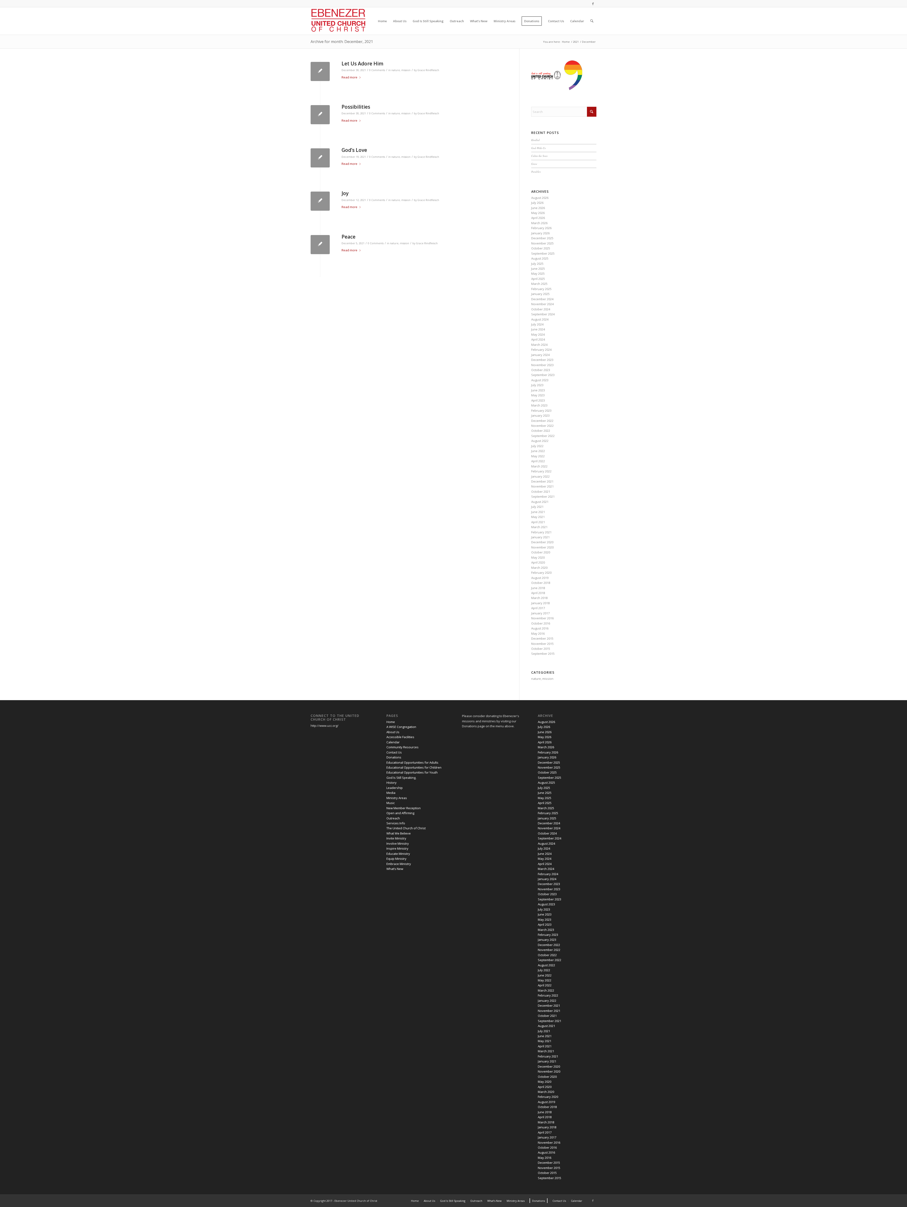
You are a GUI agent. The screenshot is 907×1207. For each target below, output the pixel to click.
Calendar (393, 742)
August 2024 (539, 319)
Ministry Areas (396, 798)
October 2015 (540, 648)
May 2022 (538, 456)
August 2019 (539, 578)
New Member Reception (403, 808)
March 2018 (539, 598)
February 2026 (541, 228)
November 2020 (542, 547)
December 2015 (542, 638)
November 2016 (542, 618)
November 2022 (542, 426)
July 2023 (537, 385)
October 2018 (540, 583)
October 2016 (540, 623)
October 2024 (540, 309)
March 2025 (539, 284)
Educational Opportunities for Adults (412, 762)
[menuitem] (382, 21)
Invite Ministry (396, 838)
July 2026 (537, 203)
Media (390, 793)
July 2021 (537, 507)
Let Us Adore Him (362, 63)
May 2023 (538, 395)
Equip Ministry (396, 858)
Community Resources (402, 747)
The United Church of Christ (406, 828)
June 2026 (538, 208)
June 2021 (538, 512)
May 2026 (538, 213)
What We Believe (398, 833)
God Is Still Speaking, (401, 777)
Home (390, 722)
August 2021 (539, 502)
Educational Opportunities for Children (413, 767)
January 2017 (540, 613)
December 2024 (542, 299)
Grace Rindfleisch (428, 70)
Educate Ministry (398, 854)
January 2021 (540, 537)
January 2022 (540, 476)
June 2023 (538, 390)
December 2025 (542, 238)
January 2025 (540, 294)
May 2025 (538, 273)
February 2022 (541, 471)
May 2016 (538, 633)
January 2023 (540, 415)
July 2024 (537, 324)
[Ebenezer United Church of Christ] (339, 21)
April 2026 (538, 218)
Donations (393, 757)
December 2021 (542, 481)
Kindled (535, 140)
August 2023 (539, 380)
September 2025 (543, 253)
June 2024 (538, 329)
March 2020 (539, 567)
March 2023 (539, 405)
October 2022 (540, 430)
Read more (349, 77)
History (391, 782)
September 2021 (543, 496)
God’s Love (354, 150)
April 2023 (538, 400)
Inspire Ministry (397, 848)
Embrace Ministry (398, 864)
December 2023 (542, 360)
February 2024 (541, 349)
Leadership (394, 788)
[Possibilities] (320, 114)
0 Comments (377, 70)
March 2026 (539, 223)
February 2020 (541, 572)
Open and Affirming (400, 813)
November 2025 (542, 243)
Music (390, 803)
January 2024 (540, 355)
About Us (392, 732)
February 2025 (541, 289)
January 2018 (540, 603)
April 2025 (538, 279)
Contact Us (394, 752)
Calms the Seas (539, 156)
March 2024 (539, 344)
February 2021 (541, 532)
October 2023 (540, 370)
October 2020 (540, 552)
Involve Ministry (397, 843)
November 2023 (542, 365)
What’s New (394, 869)
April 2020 (538, 562)
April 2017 (538, 608)
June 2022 (538, 451)
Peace (348, 236)
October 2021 (540, 491)
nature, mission (401, 70)
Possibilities (356, 106)
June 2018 (538, 588)
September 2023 (543, 375)
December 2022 (542, 421)
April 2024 (538, 339)
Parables (536, 171)
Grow (534, 164)
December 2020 (542, 542)
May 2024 (538, 334)
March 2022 (539, 466)
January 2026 (540, 233)
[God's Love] (320, 157)
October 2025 (540, 248)
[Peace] (320, 244)
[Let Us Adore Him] (320, 71)
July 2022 (537, 446)
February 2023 (541, 410)
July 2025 (537, 263)
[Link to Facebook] (592, 3)
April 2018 (538, 593)
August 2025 (539, 258)
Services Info (395, 823)
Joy (345, 193)
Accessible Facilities (400, 737)
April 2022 (538, 461)
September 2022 (543, 436)
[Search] (591, 21)
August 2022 (539, 441)
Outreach (393, 818)
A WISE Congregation (401, 727)
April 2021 (538, 522)
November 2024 (542, 304)
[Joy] (320, 201)
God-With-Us (538, 148)
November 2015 (542, 644)
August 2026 (539, 198)
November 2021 (542, 486)
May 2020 (538, 557)
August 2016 (539, 628)
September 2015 (543, 653)
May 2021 (538, 517)
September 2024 (543, 314)
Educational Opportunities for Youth (412, 772)
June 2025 (538, 268)
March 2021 (539, 527)
